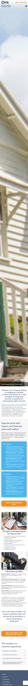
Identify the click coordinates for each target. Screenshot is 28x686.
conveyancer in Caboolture (16, 597)
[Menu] (26, 6)
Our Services (5, 679)
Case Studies (5, 682)
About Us (4, 677)
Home (4, 674)
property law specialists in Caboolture (11, 404)
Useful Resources (7, 684)
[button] (14, 633)
